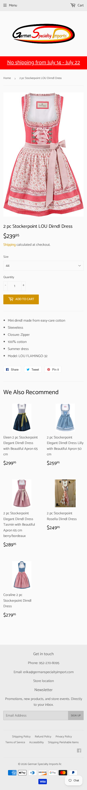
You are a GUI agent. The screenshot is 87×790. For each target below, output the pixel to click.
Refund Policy (43, 736)
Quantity (8, 277)
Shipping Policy (21, 736)
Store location (43, 681)
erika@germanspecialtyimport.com (48, 672)
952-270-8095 (49, 663)
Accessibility (36, 742)
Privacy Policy (64, 736)
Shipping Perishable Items (63, 742)
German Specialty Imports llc (45, 764)
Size (5, 257)
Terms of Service (15, 742)
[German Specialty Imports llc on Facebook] (79, 751)
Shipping (9, 245)
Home (7, 78)
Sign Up (76, 715)
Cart (80, 5)
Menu (13, 5)
